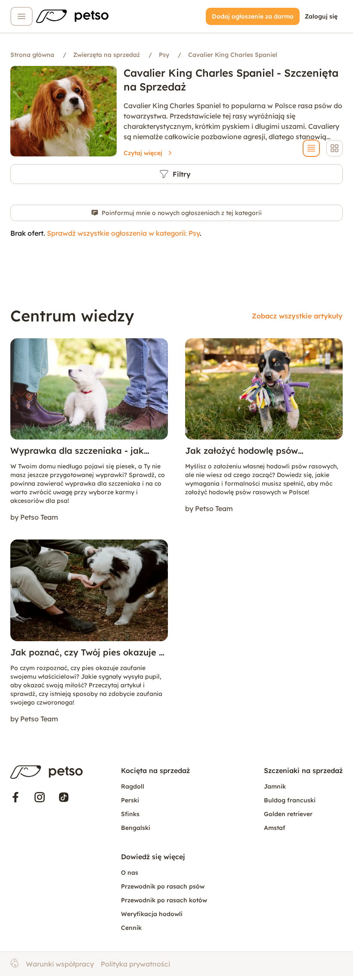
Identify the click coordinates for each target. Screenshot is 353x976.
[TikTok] (64, 797)
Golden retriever (288, 814)
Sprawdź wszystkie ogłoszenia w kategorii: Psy (123, 233)
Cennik (131, 928)
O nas (129, 872)
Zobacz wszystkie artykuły (297, 316)
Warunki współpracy (60, 964)
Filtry (182, 174)
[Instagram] (39, 797)
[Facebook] (15, 797)
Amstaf (274, 828)
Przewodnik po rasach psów (162, 886)
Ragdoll (132, 786)
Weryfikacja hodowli (152, 914)
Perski (130, 800)
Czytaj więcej (143, 153)
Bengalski (135, 828)
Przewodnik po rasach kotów (164, 900)
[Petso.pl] (72, 16)
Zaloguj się (321, 16)
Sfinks (130, 814)
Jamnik (275, 786)
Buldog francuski (290, 800)
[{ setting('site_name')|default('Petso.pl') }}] (46, 772)
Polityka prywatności (135, 964)
